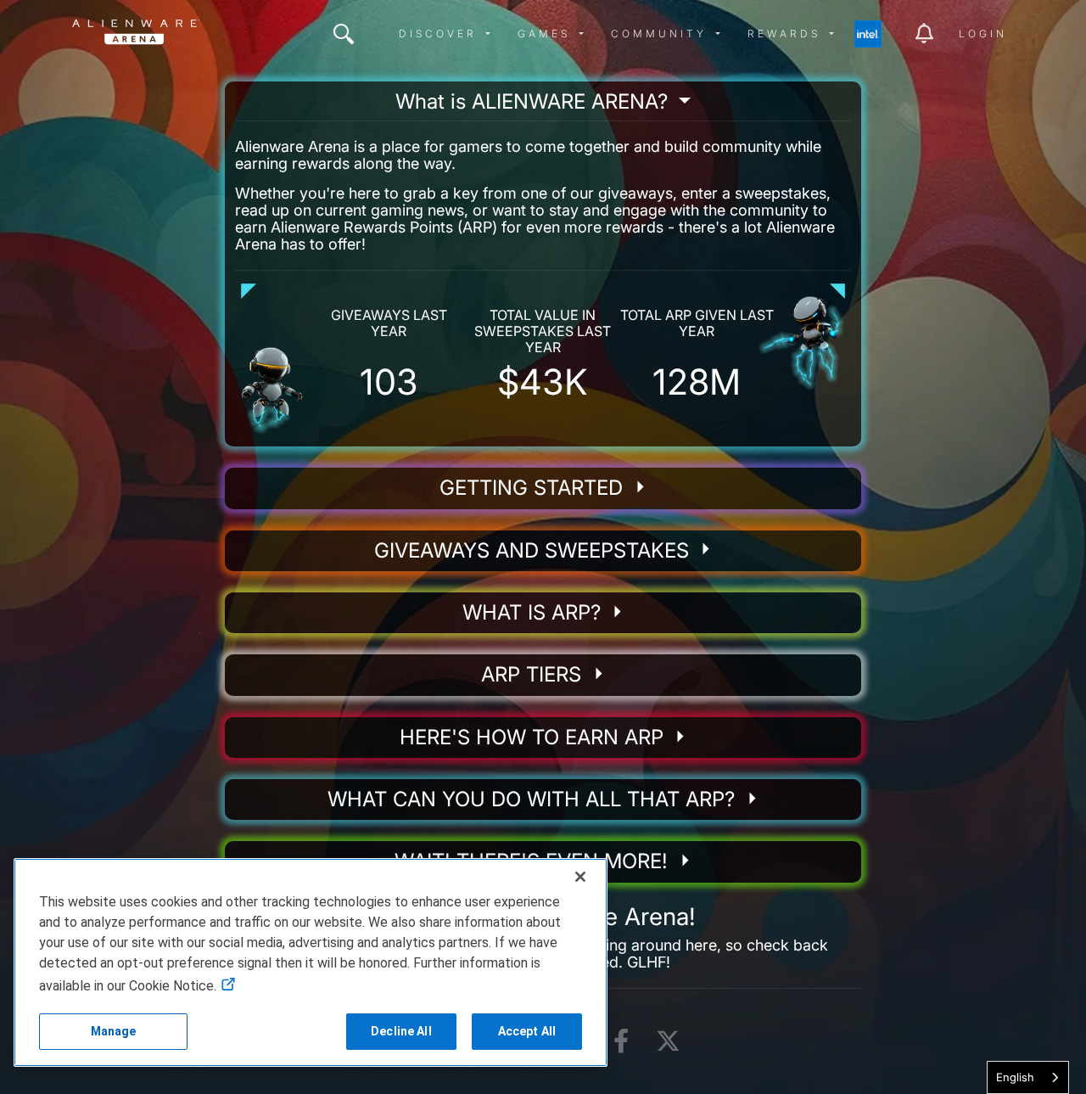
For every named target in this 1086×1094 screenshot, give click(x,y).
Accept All (527, 1031)
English (1015, 1077)
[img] (344, 34)
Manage (114, 1031)
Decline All (401, 1031)
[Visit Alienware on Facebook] (621, 1041)
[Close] (580, 876)
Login (983, 33)
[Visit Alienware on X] (668, 1041)
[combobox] (1028, 1077)
